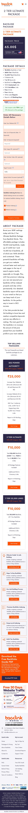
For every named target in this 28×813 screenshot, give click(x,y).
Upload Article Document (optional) (13, 177)
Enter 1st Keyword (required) (11, 140)
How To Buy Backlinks (7, 802)
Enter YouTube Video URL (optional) (13, 158)
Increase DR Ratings (9, 806)
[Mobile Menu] (25, 4)
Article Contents (7, 793)
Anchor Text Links (10, 801)
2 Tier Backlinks (13, 804)
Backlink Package (20, 806)
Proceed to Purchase (13, 218)
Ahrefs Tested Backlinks (11, 799)
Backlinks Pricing (8, 795)
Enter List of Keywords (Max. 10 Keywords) (12, 134)
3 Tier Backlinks (22, 804)
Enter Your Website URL (11, 123)
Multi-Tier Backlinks (20, 801)
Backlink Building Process (18, 793)
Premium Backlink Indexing (9, 797)
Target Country (8, 168)
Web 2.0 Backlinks (19, 802)
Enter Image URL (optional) (11, 149)
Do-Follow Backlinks (18, 795)
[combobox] (4, 172)
